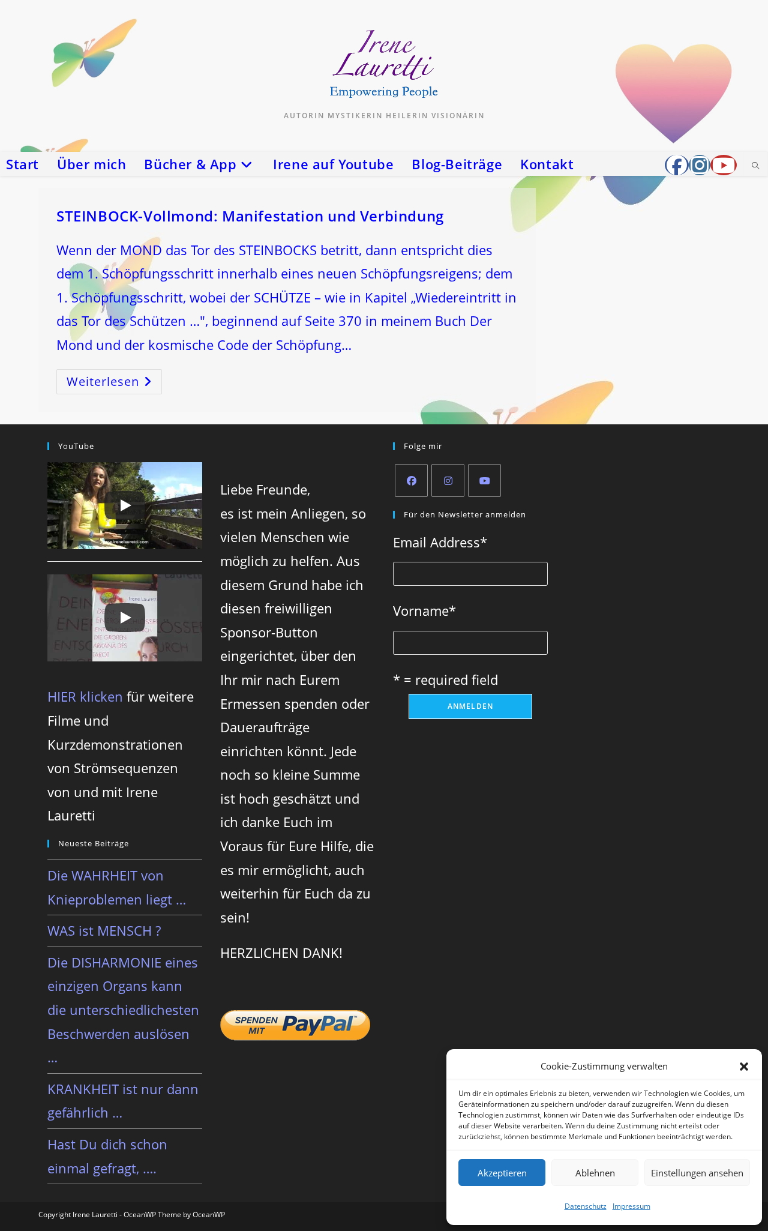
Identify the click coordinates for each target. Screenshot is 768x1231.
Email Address (440, 542)
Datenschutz (586, 1206)
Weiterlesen (114, 383)
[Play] (124, 505)
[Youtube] (484, 480)
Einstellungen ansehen (697, 1173)
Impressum (631, 1206)
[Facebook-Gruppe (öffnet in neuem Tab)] (677, 165)
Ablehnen (595, 1173)
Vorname (424, 610)
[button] (744, 1067)
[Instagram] (447, 480)
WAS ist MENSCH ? (104, 930)
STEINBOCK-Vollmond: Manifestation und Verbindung (250, 216)
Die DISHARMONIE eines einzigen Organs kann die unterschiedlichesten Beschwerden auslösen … (123, 1009)
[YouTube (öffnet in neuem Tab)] (723, 165)
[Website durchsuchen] (755, 166)
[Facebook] (411, 480)
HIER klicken (85, 696)
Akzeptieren (502, 1173)
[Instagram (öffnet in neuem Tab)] (699, 165)
